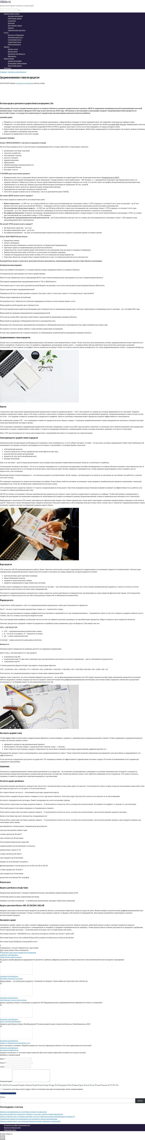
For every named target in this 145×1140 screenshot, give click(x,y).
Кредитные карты (15, 25)
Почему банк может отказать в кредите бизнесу (13, 1000)
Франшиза (12, 56)
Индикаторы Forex (15, 37)
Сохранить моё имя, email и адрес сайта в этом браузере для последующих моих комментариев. (42, 1089)
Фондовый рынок (15, 66)
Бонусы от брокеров (16, 35)
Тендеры (7, 68)
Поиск (2, 1097)
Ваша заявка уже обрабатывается (9, 1050)
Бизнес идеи (13, 49)
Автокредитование (15, 16)
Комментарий (6, 1081)
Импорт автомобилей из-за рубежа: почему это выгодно (23, 1112)
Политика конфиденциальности (17, 1125)
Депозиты (12, 21)
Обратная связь (10, 1130)
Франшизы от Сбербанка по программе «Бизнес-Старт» (15, 1043)
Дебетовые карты (15, 18)
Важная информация (12, 1128)
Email (3, 1063)
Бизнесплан (12, 51)
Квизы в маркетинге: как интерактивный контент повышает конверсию (30, 1121)
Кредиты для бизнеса (16, 54)
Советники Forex (14, 40)
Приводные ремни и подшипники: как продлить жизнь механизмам (28, 1119)
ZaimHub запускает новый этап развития (11, 957)
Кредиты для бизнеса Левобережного (10, 1021)
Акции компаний (15, 61)
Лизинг (11, 28)
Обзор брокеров (14, 44)
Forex (6, 33)
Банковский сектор (11, 14)
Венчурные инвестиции (17, 63)
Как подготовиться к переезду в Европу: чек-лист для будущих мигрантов (31, 1114)
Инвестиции (9, 59)
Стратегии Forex (14, 42)
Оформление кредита (16, 30)
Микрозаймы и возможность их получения (11, 978)
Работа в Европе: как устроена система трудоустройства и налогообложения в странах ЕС (37, 1116)
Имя (2, 1059)
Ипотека (11, 23)
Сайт (2, 1067)
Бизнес (7, 47)
